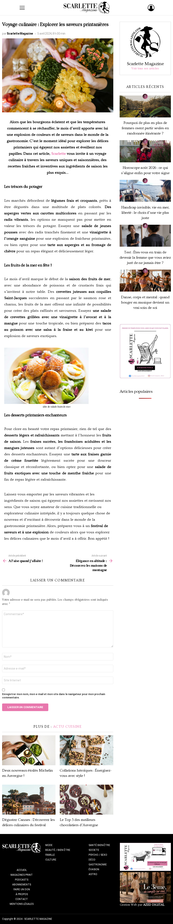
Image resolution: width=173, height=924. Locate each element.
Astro (93, 874)
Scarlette (58, 153)
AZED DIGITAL (154, 905)
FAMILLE (50, 854)
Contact (21, 899)
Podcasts (21, 879)
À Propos (22, 894)
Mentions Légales (22, 903)
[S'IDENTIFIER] (151, 8)
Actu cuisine (67, 727)
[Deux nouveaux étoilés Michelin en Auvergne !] (28, 750)
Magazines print (22, 874)
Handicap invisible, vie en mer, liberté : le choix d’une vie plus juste (145, 212)
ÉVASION (94, 869)
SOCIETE (94, 850)
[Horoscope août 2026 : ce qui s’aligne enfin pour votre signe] (145, 151)
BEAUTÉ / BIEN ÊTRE (57, 850)
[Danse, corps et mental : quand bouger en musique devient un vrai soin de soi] (145, 281)
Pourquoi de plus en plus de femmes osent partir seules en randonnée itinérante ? (145, 128)
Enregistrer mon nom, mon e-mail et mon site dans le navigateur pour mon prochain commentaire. (53, 696)
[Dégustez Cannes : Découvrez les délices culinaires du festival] (28, 800)
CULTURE (50, 859)
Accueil (22, 870)
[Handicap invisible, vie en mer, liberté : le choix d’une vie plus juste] (145, 191)
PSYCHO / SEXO (98, 854)
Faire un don (22, 889)
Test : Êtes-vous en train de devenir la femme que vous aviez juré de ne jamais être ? (145, 257)
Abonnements (21, 884)
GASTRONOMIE (98, 864)
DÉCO (92, 859)
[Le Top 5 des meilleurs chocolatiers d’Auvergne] (86, 800)
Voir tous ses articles (145, 68)
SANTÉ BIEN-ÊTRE (99, 845)
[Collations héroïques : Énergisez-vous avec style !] (86, 750)
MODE (49, 845)
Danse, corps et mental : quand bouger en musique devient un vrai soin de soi (145, 302)
